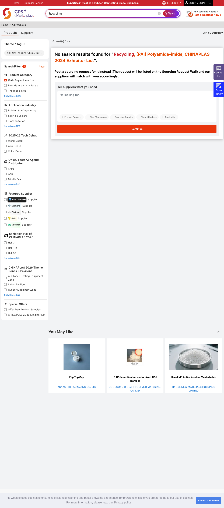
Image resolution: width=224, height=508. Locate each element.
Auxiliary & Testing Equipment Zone (25, 277)
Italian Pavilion (16, 284)
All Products (19, 24)
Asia (10, 173)
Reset (42, 66)
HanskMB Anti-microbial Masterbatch (193, 377)
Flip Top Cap (76, 377)
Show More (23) (12, 126)
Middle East (15, 179)
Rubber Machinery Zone (22, 289)
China (11, 168)
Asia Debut (14, 146)
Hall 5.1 (12, 253)
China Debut (15, 151)
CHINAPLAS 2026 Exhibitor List (26, 314)
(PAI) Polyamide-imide (21, 80)
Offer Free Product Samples (24, 309)
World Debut (15, 140)
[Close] (160, 13)
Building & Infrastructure (22, 110)
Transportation (16, 120)
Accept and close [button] (208, 500)
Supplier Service (33, 2)
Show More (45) (12, 184)
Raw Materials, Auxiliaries (23, 85)
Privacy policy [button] (122, 502)
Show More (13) (12, 258)
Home (16, 2)
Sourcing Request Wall (179, 71)
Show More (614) (12, 96)
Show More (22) (12, 295)
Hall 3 (11, 242)
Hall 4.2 (12, 247)
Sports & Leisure (17, 115)
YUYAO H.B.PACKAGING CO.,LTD (76, 386)
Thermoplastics (17, 90)
